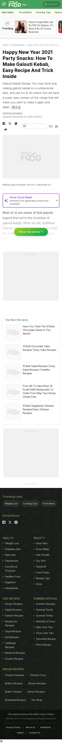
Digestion (10, 582)
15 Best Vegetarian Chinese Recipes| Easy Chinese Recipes (38, 409)
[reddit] (6, 129)
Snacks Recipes (14, 658)
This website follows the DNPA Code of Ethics (31, 714)
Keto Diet (10, 554)
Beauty (39, 538)
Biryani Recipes (37, 683)
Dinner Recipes (14, 603)
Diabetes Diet (12, 549)
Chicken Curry (38, 675)
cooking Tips (43, 12)
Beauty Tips (43, 578)
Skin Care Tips (44, 627)
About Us (30, 727)
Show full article (30, 231)
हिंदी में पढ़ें (16, 107)
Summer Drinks (44, 615)
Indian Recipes (13, 669)
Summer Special (45, 598)
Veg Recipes (11, 598)
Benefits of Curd (45, 621)
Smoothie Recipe (46, 638)
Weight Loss (11, 503)
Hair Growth (42, 554)
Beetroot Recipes (15, 652)
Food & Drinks (18, 45)
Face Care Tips (45, 633)
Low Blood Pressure (11, 568)
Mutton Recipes (14, 683)
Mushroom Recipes (11, 623)
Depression (11, 560)
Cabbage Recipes (10, 645)
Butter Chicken (13, 691)
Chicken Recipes (14, 675)
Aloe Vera (41, 543)
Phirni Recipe (43, 644)
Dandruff (41, 566)
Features (8, 12)
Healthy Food (12, 576)
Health (8, 538)
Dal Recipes (12, 637)
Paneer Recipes (14, 615)
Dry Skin (41, 560)
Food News (25, 12)
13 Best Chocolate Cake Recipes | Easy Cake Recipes (39, 348)
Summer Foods (44, 609)
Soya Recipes (13, 631)
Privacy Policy (13, 727)
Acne (39, 584)
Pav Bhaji (37, 699)
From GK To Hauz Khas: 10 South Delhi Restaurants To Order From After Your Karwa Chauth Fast (39, 391)
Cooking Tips (30, 503)
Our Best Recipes (17, 319)
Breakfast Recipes (15, 699)
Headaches (11, 588)
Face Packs (42, 572)
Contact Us (34, 732)
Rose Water (42, 549)
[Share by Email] (50, 126)
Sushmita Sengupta (12, 113)
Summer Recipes (45, 603)
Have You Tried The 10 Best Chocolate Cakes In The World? (39, 330)
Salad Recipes (13, 609)
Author (20, 732)
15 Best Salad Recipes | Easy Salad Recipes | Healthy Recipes (39, 370)
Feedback (45, 727)
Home (6, 45)
